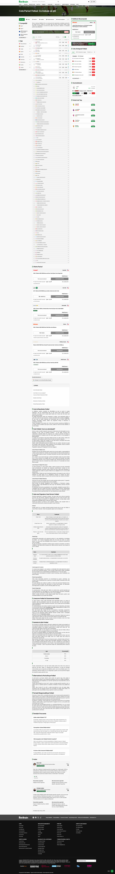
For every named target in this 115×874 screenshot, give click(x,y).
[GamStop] (56, 866)
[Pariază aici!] (75, 36)
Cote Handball (21, 831)
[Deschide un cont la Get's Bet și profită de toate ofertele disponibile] (65, 299)
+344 (66, 55)
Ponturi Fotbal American (61, 831)
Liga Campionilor (41, 825)
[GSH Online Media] (89, 866)
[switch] (64, 37)
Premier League (41, 829)
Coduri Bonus (21, 841)
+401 (66, 42)
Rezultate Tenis (41, 850)
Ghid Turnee (59, 842)
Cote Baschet (21, 829)
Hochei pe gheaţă (61, 19)
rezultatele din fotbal (50, 607)
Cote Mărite (78, 832)
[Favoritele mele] (88, 1)
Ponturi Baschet (60, 829)
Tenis (29, 19)
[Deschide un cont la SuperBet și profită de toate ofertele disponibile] (65, 281)
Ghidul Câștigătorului (61, 844)
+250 (63, 55)
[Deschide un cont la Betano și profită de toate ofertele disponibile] (65, 335)
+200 (63, 45)
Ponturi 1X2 (59, 834)
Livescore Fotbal (41, 842)
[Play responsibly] (45, 866)
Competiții (40, 853)
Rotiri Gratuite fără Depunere (24, 844)
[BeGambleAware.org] (23, 866)
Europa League (41, 827)
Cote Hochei (21, 834)
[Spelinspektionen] (78, 866)
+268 (63, 42)
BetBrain (67, 417)
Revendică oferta (60, 278)
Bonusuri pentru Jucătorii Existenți (25, 848)
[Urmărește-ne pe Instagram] (33, 817)
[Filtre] (69, 37)
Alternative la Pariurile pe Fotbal (39, 400)
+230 (63, 72)
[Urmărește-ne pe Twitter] (38, 817)
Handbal (42, 19)
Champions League (45, 613)
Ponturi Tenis (59, 827)
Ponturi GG (59, 832)
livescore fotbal (49, 608)
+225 (66, 72)
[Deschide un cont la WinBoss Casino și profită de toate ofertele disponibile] (65, 353)
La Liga (39, 831)
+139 (60, 64)
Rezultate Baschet (41, 851)
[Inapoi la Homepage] (23, 2)
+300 (60, 50)
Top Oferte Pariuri (79, 827)
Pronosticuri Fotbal (41, 841)
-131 (60, 42)
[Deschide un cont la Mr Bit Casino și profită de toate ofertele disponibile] (65, 372)
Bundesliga (40, 832)
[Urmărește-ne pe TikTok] (40, 817)
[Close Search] (58, 2)
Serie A (39, 834)
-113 (60, 55)
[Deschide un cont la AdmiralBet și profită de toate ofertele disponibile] (65, 318)
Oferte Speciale (79, 831)
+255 (63, 77)
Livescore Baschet (41, 846)
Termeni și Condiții (60, 841)
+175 (60, 45)
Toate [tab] (34, 36)
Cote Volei (21, 836)
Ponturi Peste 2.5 (60, 836)
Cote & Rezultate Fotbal (37, 389)
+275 (63, 50)
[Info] (112, 871)
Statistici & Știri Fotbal (37, 397)
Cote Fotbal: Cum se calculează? (39, 392)
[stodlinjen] (67, 866)
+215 (63, 64)
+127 (60, 72)
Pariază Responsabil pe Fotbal (39, 403)
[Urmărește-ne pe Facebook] (35, 817)
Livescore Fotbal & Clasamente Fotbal (40, 394)
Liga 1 (39, 836)
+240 (66, 64)
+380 (66, 67)
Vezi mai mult (60, 350)
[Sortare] (68, 19)
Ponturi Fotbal (59, 825)
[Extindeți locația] (29, 43)
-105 (66, 50)
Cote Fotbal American (23, 832)
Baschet (35, 19)
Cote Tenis (21, 827)
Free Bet (77, 829)
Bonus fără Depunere (23, 846)
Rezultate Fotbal (41, 848)
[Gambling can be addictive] (34, 866)
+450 (66, 77)
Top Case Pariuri (79, 825)
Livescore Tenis (41, 844)
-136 (60, 77)
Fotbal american (51, 19)
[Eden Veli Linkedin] (68, 765)
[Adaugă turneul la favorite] (34, 40)
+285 (63, 67)
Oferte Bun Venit (22, 842)
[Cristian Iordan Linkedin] (68, 790)
